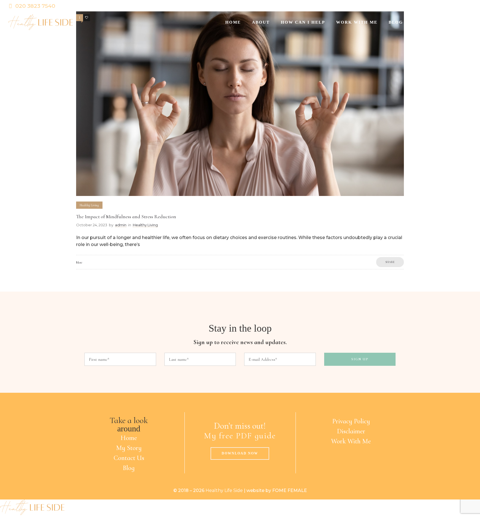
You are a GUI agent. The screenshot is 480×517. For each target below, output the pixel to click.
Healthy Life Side (224, 490)
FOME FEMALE (289, 490)
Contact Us (129, 458)
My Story (129, 448)
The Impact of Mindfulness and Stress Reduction (126, 216)
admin (120, 225)
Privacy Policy (351, 421)
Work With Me (351, 441)
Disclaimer (351, 431)
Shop (459, 22)
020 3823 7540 (35, 6)
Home (233, 22)
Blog (396, 22)
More (79, 262)
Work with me (357, 22)
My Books (427, 22)
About (261, 22)
